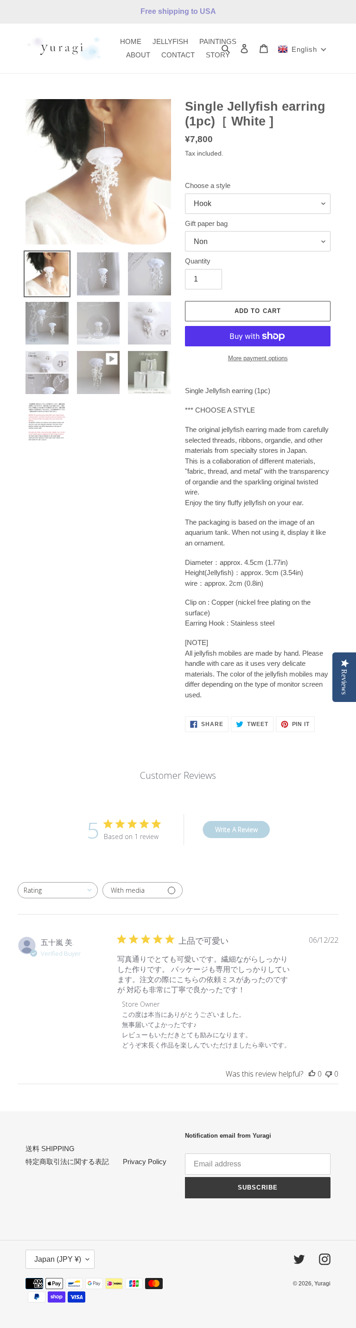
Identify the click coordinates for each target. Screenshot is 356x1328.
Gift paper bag (206, 223)
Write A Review (236, 829)
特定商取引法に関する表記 (67, 1161)
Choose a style (207, 185)
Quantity (197, 261)
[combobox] (58, 890)
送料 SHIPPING (50, 1149)
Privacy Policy (144, 1161)
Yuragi (322, 1283)
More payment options (258, 358)
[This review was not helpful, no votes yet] (328, 1074)
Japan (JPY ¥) (57, 1259)
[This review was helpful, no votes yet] (312, 1074)
